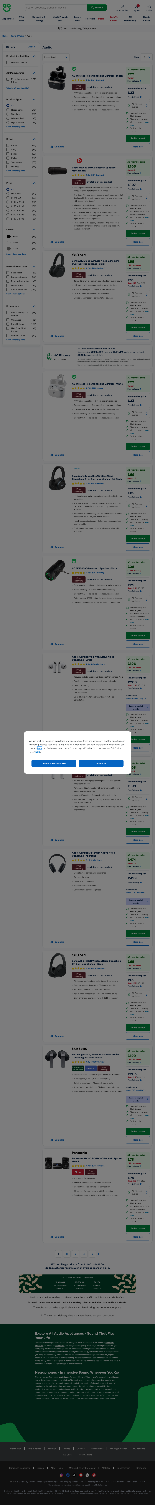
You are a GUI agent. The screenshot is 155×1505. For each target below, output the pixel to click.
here (39, 748)
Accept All (101, 763)
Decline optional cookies (54, 763)
